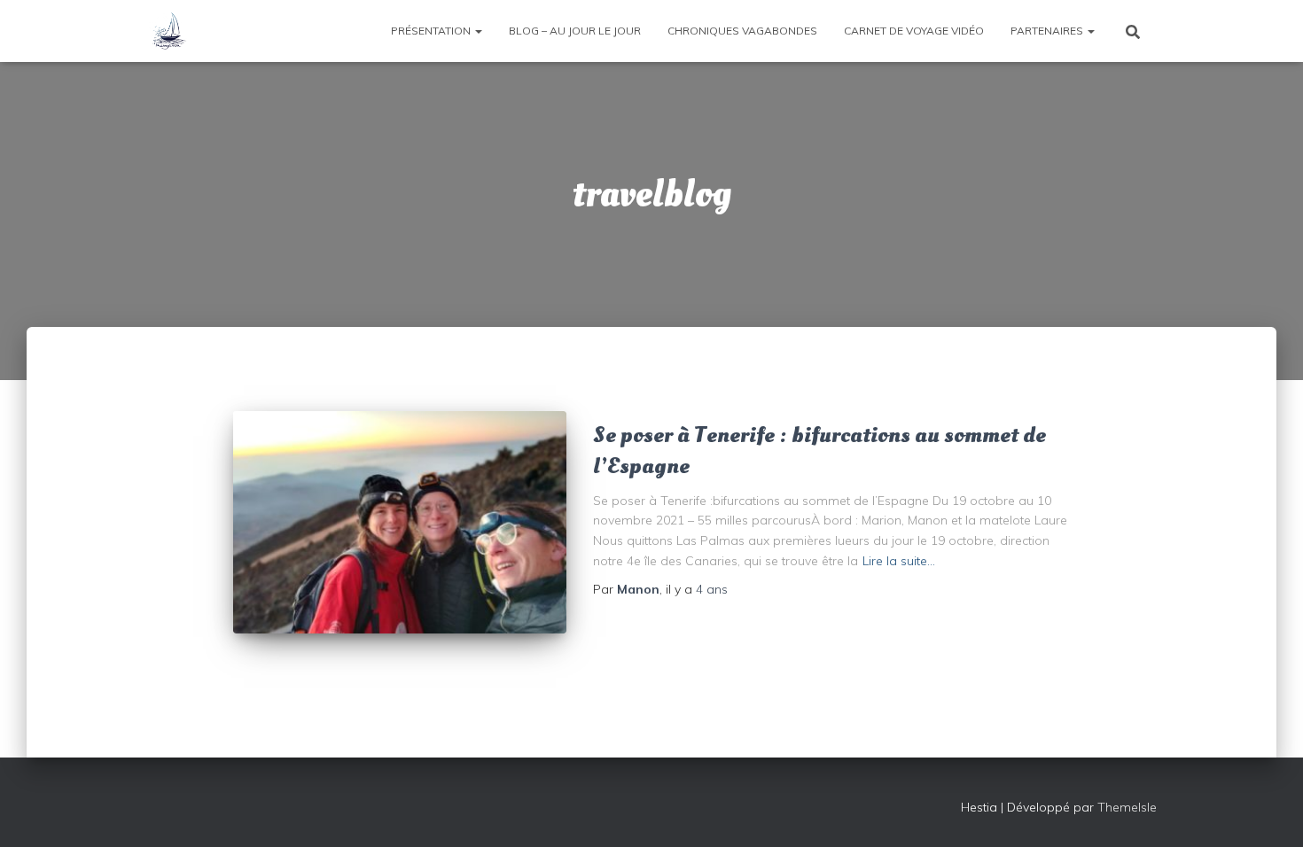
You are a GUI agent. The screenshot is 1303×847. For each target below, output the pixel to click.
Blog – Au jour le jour (575, 30)
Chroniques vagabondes (742, 30)
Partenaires (1048, 30)
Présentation (432, 30)
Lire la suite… (898, 561)
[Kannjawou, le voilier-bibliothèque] (168, 31)
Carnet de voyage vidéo (914, 30)
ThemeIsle (1127, 807)
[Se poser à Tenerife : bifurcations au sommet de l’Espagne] (399, 522)
